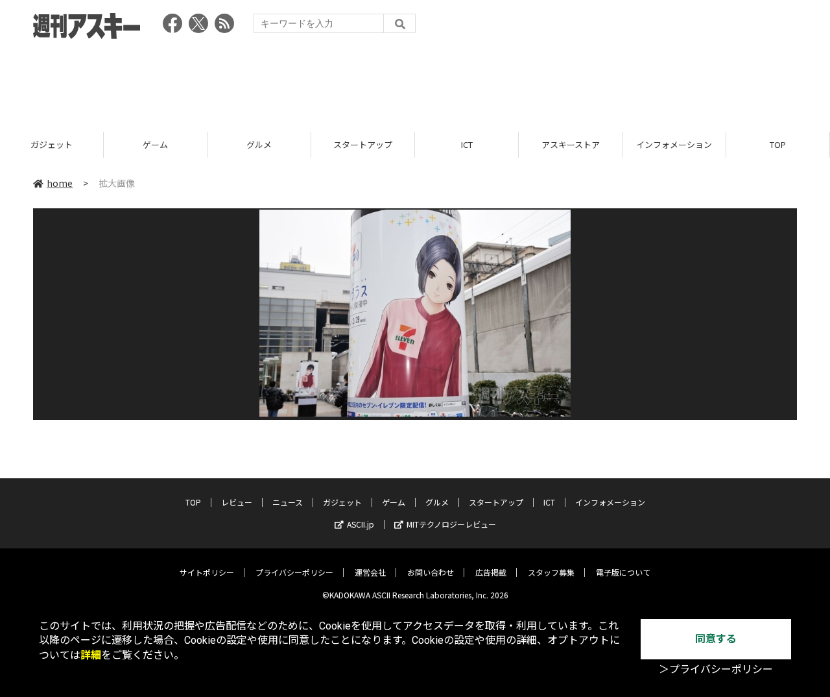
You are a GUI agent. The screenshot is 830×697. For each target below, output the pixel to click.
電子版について (623, 572)
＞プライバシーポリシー (716, 669)
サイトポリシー (207, 572)
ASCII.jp (360, 524)
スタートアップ (362, 144)
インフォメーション (674, 144)
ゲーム (155, 144)
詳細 (90, 655)
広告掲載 (490, 572)
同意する (716, 639)
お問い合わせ (430, 572)
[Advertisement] (415, 81)
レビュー (236, 501)
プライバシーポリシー (294, 572)
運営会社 (370, 572)
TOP (778, 144)
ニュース (287, 501)
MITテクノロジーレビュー (451, 524)
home (60, 183)
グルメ (259, 144)
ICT (467, 144)
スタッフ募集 (551, 572)
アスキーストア (570, 144)
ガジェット (51, 144)
